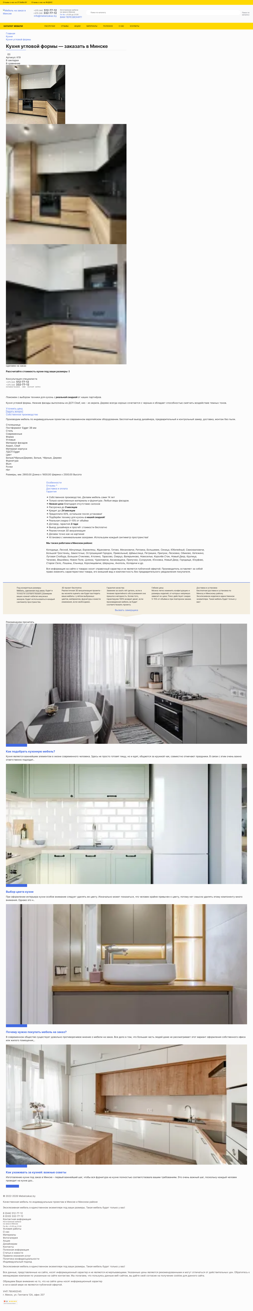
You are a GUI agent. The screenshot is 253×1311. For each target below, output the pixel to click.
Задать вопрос (14, 411)
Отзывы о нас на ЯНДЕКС (41, 2)
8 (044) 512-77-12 (13, 1213)
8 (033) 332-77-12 (13, 1216)
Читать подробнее (16, 745)
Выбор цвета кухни (19, 891)
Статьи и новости (13, 1252)
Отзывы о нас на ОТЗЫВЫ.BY (15, 2)
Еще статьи (12, 1186)
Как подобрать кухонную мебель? (30, 751)
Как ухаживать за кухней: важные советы (36, 1172)
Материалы (91, 26)
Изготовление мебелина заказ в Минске (69, 11)
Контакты (134, 26)
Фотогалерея (10, 1237)
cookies (178, 1275)
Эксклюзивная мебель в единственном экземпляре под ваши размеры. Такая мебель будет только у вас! (64, 1207)
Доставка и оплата (57, 488)
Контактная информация (17, 1219)
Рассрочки (49, 26)
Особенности (54, 482)
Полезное (108, 26)
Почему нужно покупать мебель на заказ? (36, 1032)
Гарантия (51, 491)
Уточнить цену (14, 408)
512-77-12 (45, 10)
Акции (77, 26)
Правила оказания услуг (17, 1255)
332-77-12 (45, 13)
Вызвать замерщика (126, 610)
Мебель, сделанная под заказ (31, 590)
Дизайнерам (10, 1243)
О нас (121, 26)
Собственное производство (22, 414)
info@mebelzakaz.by (45, 15)
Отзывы (64, 26)
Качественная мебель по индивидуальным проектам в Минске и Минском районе (50, 1201)
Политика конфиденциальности (21, 1258)
